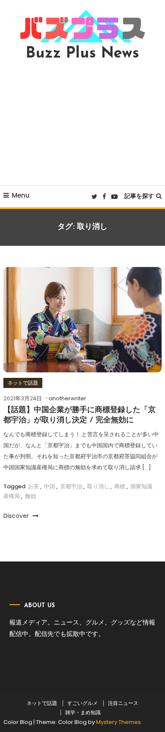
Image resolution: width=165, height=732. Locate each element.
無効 (30, 496)
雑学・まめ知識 (83, 712)
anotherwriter (67, 398)
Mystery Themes (118, 722)
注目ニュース (123, 703)
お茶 (33, 486)
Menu (21, 195)
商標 (119, 486)
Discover (16, 516)
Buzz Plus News (82, 53)
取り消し (98, 486)
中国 (49, 486)
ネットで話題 (23, 382)
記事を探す (139, 196)
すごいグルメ (82, 703)
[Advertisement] (82, 123)
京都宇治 (71, 486)
